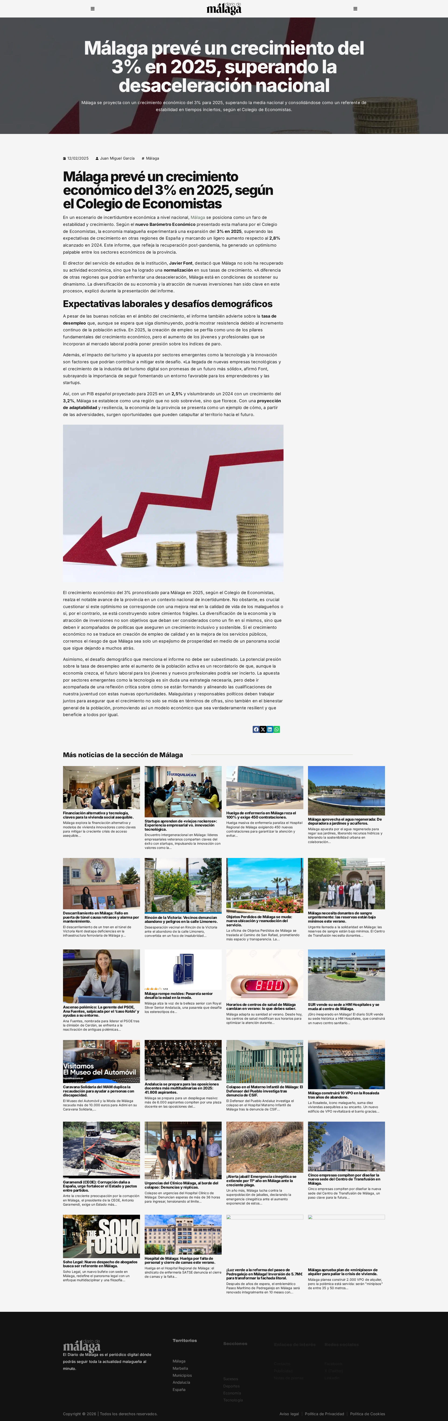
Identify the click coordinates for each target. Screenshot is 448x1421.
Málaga (152, 158)
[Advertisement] (344, 187)
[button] (92, 9)
